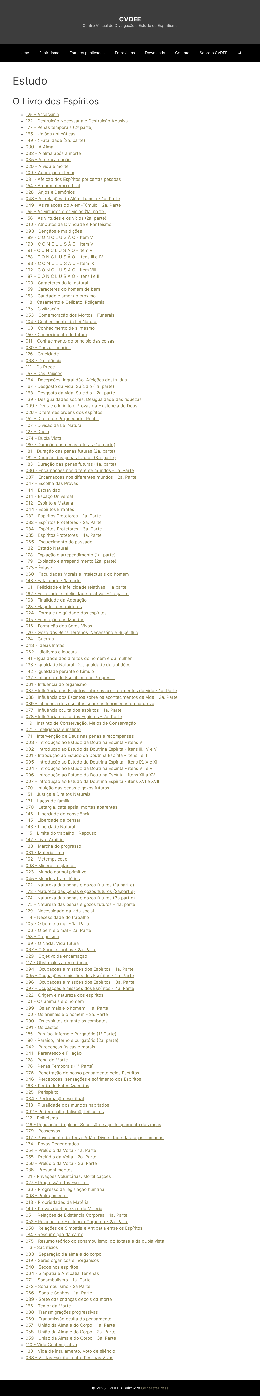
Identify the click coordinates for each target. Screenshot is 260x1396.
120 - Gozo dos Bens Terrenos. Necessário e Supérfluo (82, 632)
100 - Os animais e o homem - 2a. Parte (67, 1014)
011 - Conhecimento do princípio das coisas (70, 341)
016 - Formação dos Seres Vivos (59, 625)
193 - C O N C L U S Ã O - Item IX (60, 263)
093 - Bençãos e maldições (54, 231)
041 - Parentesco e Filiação (54, 1053)
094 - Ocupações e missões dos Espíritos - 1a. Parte (80, 969)
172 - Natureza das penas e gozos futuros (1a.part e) (80, 884)
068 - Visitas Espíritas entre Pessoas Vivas (69, 1357)
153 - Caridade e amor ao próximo (61, 295)
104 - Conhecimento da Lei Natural (62, 321)
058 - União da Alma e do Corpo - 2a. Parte (71, 1331)
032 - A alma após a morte (53, 153)
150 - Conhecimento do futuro (56, 334)
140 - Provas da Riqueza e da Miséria (64, 1208)
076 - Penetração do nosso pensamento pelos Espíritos (82, 1072)
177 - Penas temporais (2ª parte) (59, 127)
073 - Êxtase (39, 567)
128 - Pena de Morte (47, 1059)
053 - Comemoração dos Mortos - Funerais (70, 315)
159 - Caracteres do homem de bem (63, 289)
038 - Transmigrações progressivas (62, 1312)
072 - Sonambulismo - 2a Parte (58, 1286)
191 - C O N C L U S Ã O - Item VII (60, 250)
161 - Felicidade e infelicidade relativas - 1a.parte (76, 587)
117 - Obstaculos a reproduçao (57, 962)
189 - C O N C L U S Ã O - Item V (59, 237)
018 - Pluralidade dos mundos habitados (67, 1105)
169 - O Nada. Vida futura (52, 943)
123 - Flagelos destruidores (54, 606)
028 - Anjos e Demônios (50, 192)
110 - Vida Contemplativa (51, 1344)
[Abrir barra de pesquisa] (240, 53)
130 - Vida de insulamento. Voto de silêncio (70, 1351)
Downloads (155, 52)
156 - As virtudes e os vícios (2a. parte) (66, 218)
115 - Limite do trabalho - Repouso (61, 833)
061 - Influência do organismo (56, 684)
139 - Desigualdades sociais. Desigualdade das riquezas (84, 399)
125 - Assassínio (42, 114)
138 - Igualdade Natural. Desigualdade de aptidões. (79, 664)
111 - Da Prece (40, 366)
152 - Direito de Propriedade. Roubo (62, 418)
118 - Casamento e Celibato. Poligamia (65, 302)
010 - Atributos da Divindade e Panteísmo (68, 224)
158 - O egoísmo (42, 936)
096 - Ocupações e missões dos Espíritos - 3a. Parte (80, 982)
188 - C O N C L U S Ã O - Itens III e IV (64, 256)
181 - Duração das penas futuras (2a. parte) (70, 451)
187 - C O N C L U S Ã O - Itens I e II (62, 276)
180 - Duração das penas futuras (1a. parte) (70, 444)
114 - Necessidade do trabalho (57, 917)
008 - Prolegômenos (47, 1195)
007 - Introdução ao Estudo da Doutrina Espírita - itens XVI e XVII (92, 781)
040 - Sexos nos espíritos (52, 1267)
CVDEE (130, 19)
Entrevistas (125, 52)
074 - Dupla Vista (43, 438)
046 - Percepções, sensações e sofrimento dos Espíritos (83, 1079)
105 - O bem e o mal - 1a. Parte (58, 923)
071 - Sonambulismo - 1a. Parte (58, 1280)
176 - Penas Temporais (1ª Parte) (60, 1066)
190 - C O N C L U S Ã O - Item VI (60, 244)
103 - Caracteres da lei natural (57, 282)
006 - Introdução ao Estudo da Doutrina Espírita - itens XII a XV (90, 774)
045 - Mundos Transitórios (53, 878)
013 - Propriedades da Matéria (57, 1202)
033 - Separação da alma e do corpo (63, 1254)
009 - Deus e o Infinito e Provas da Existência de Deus (81, 405)
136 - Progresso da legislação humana (65, 1189)
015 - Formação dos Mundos (55, 619)
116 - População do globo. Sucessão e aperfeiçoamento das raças (93, 1124)
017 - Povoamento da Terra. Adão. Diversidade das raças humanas (95, 1137)
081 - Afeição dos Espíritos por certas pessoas (73, 179)
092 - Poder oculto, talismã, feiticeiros (65, 1111)
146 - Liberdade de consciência (58, 813)
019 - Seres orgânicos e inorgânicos (62, 1260)
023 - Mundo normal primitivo (56, 871)
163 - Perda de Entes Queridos (57, 1085)
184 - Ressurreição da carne (54, 1234)
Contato (182, 52)
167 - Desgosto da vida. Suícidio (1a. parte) (70, 386)
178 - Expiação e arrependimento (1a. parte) (71, 554)
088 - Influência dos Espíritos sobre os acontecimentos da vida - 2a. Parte (102, 697)
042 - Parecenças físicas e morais (60, 1046)
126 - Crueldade (42, 353)
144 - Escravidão (43, 490)
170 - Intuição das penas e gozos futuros (67, 787)
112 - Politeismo (42, 1118)
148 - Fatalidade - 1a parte (53, 580)
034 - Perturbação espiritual (55, 1098)
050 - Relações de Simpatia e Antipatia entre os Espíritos (84, 1228)
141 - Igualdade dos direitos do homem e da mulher (79, 658)
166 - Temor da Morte (48, 1305)
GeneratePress (154, 1388)
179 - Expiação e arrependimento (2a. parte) (71, 561)
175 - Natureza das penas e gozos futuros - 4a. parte (80, 904)
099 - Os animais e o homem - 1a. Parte (67, 1008)
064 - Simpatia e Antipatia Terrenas (62, 1273)
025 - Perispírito (42, 1092)
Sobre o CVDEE (214, 52)
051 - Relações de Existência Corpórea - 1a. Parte (76, 1215)
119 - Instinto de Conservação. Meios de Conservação (81, 723)
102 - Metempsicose (46, 859)
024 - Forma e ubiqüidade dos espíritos (66, 612)
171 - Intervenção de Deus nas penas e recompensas (80, 736)
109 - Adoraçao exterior (50, 172)
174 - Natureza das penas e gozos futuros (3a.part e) (80, 897)
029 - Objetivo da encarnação (56, 956)
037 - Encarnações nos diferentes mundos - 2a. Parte (81, 477)
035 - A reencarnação (48, 159)
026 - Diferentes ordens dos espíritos (64, 412)
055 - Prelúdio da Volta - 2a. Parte (61, 1156)
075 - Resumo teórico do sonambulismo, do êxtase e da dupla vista (95, 1241)
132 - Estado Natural (47, 548)
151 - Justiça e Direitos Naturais (58, 794)
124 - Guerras (40, 638)
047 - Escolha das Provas (52, 483)
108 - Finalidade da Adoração (56, 600)
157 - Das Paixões (44, 373)
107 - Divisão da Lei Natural (54, 425)
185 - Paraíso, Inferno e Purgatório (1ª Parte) (71, 1033)
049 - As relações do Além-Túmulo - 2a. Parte (73, 205)
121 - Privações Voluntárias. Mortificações (68, 1176)
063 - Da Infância (43, 360)
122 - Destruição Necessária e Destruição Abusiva (77, 120)
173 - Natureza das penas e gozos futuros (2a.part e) (80, 891)
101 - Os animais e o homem (55, 1001)
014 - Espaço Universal (49, 496)
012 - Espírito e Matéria (49, 503)
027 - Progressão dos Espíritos (57, 1182)
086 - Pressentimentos (49, 1169)
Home (24, 52)
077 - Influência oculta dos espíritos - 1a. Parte (74, 710)
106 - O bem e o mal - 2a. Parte (58, 930)
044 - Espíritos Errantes (50, 509)
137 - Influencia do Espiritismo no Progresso (70, 677)
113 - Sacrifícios (42, 1247)
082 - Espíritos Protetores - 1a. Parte (63, 515)
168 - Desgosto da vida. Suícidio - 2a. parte (70, 392)
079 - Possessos (43, 1130)
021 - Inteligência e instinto (53, 729)
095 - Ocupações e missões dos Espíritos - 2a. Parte (80, 975)
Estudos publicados (87, 52)
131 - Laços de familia (48, 800)
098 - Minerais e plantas (51, 865)
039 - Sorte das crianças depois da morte (69, 1299)
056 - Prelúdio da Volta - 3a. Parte (61, 1163)
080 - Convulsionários (48, 347)
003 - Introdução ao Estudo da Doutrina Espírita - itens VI (84, 742)
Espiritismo (49, 52)
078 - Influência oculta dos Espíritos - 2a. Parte (74, 716)
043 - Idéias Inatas (45, 645)
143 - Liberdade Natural (50, 826)
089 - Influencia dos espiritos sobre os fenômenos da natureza (90, 703)
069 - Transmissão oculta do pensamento (68, 1318)
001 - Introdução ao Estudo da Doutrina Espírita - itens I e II (86, 755)
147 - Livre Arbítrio (45, 839)
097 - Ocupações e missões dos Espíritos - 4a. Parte (80, 988)
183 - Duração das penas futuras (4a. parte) (71, 464)
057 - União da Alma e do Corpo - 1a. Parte (70, 1325)
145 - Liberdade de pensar (53, 820)
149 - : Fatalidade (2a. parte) (55, 140)
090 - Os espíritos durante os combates (67, 1021)
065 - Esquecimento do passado (59, 541)
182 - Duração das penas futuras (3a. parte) (71, 457)
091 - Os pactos (42, 1027)
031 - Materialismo (45, 852)
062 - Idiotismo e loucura (51, 651)
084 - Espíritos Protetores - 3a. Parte (64, 528)
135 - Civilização (42, 308)
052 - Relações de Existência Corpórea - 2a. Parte (77, 1221)
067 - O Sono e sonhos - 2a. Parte (61, 949)
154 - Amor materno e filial (53, 185)
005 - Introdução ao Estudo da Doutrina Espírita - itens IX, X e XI (91, 762)
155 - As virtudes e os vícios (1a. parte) (66, 211)
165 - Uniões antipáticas (50, 133)
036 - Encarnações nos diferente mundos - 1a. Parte (80, 470)
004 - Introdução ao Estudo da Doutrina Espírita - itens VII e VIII (91, 768)
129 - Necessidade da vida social (60, 910)
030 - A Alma (39, 146)
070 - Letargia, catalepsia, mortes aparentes (71, 807)
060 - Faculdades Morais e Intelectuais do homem (77, 574)
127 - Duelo (37, 431)
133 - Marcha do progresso (53, 846)
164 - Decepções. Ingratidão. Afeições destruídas (76, 379)
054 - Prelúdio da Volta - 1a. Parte (61, 1150)
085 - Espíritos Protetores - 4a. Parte (64, 535)
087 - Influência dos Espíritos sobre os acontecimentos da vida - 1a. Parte (101, 690)
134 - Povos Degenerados (52, 1143)
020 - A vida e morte (47, 166)
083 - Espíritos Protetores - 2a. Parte (64, 522)
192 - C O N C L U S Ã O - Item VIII (61, 269)
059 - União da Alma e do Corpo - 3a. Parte (71, 1338)
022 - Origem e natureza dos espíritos (64, 995)
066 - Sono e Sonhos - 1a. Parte (59, 1292)
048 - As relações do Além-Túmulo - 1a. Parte (73, 198)
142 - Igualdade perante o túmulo (60, 671)
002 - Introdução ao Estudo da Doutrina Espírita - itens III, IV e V (91, 749)
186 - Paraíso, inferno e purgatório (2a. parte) (72, 1040)
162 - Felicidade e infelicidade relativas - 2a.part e (77, 593)
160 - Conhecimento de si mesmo (60, 328)
